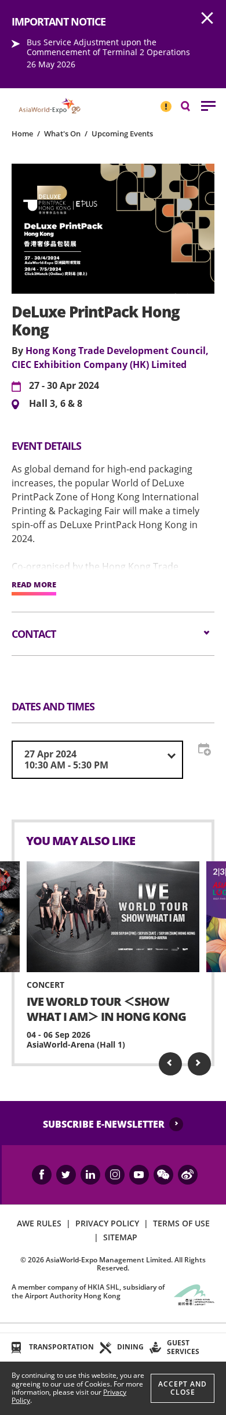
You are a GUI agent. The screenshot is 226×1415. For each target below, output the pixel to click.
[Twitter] (66, 1175)
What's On (62, 133)
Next (199, 1063)
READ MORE (34, 585)
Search (191, 105)
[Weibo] (188, 1175)
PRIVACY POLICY (107, 1223)
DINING (130, 1347)
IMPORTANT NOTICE (165, 101)
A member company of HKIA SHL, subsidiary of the (88, 1291)
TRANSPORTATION (61, 1347)
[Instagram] (115, 1175)
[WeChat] (163, 1175)
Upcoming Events (122, 133)
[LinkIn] (90, 1175)
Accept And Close (182, 1388)
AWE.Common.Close (207, 19)
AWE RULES (39, 1223)
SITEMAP (120, 1237)
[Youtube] (139, 1175)
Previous (170, 1063)
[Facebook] (42, 1175)
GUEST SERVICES (183, 1347)
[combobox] (97, 760)
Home (22, 133)
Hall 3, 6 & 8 (55, 404)
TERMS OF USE (181, 1223)
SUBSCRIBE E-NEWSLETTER (104, 1124)
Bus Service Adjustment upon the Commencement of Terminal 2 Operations (108, 47)
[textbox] (97, 760)
